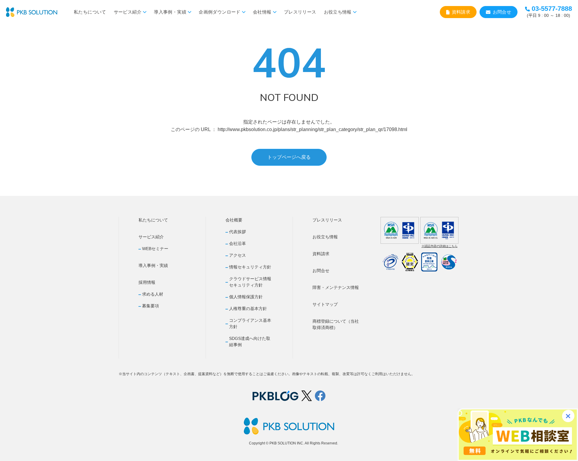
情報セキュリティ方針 (250, 267)
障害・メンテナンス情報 (335, 287)
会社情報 (262, 11)
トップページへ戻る (289, 157)
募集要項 (150, 305)
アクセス (237, 255)
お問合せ (502, 11)
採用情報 (146, 282)
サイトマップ (325, 304)
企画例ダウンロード (219, 11)
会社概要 (233, 220)
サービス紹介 (127, 11)
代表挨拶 (237, 231)
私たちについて (90, 11)
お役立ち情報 (338, 11)
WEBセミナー (155, 248)
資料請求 (461, 11)
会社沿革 (237, 243)
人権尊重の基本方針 (248, 308)
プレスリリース (300, 11)
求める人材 (152, 294)
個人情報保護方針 (246, 296)
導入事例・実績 (170, 11)
